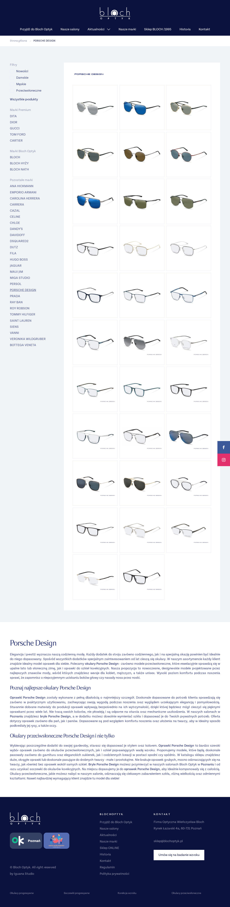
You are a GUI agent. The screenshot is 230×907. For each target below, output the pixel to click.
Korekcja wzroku (127, 893)
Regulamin (107, 867)
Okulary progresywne (22, 893)
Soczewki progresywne (76, 893)
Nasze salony (70, 29)
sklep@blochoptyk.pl (168, 841)
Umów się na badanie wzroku (178, 855)
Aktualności (96, 29)
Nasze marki (127, 29)
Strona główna (18, 40)
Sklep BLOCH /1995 (157, 29)
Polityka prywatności (114, 874)
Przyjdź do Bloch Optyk (36, 29)
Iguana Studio (24, 874)
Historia (185, 29)
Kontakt (204, 29)
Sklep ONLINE (109, 848)
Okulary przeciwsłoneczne (186, 893)
